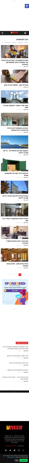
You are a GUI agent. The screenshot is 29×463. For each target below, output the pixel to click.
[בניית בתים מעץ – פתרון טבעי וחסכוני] (14, 255)
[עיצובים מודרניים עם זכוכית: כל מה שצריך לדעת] (14, 187)
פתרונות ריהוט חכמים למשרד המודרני (17, 242)
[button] (27, 6)
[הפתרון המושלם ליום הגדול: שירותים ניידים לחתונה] (14, 119)
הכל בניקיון (14, 42)
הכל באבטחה (20, 42)
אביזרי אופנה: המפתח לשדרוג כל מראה (17, 356)
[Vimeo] (10, 450)
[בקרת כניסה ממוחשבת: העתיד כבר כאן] (14, 209)
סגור (17, 460)
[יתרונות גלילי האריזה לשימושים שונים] (14, 164)
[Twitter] (14, 450)
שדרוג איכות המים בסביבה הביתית (18, 363)
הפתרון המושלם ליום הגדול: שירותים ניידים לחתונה (17, 129)
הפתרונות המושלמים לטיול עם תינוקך (17, 370)
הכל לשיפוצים (25, 57)
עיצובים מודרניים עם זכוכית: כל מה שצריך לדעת (15, 197)
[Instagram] (18, 450)
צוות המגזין (26, 66)
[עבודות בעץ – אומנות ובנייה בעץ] (14, 76)
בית (27, 37)
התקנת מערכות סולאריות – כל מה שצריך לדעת (15, 152)
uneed (26, 42)
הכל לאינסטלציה (8, 42)
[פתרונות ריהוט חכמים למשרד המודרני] (14, 232)
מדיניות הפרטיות (11, 457)
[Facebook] (23, 450)
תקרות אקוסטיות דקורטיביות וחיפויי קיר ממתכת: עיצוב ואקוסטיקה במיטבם (14, 62)
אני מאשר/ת (24, 460)
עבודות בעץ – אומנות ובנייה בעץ (16, 85)
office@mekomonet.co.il (11, 446)
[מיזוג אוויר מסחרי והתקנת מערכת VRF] (14, 96)
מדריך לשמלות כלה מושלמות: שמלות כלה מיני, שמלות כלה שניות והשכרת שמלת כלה (15, 348)
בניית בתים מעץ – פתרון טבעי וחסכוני (17, 265)
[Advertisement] (14, 16)
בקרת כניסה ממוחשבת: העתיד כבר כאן (15, 219)
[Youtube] (5, 450)
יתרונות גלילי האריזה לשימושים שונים (16, 174)
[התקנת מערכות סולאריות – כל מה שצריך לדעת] (14, 142)
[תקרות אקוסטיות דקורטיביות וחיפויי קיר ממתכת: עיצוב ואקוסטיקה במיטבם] (14, 51)
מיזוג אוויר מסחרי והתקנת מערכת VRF (15, 106)
